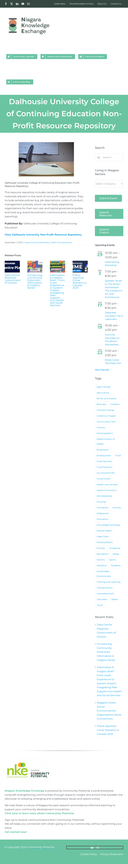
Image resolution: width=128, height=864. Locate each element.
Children (115, 404)
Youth (100, 605)
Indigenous (103, 513)
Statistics (102, 565)
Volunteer (102, 599)
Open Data (102, 536)
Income (117, 507)
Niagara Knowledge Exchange (24, 790)
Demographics (105, 433)
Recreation (102, 553)
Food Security (104, 461)
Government (104, 478)
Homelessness (104, 496)
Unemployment (105, 593)
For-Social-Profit (106, 472)
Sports (112, 559)
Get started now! (16, 831)
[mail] (97, 847)
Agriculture (103, 392)
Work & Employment (61, 242)
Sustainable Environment (104, 574)
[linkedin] (92, 847)
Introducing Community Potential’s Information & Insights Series (34, 281)
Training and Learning (109, 582)
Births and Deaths (106, 398)
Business (101, 404)
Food (118, 455)
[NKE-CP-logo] (28, 758)
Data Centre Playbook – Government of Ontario (13, 279)
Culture (101, 427)
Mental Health (104, 530)
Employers (102, 449)
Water (114, 599)
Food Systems (104, 467)
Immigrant (102, 507)
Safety (116, 553)
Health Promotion (106, 490)
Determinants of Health (106, 441)
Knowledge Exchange (108, 525)
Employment (104, 455)
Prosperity (114, 548)
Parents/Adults (105, 542)
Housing (101, 501)
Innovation (102, 519)
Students (116, 565)
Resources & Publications (37, 242)
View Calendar (102, 369)
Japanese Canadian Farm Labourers (114, 316)
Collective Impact (106, 415)
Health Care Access (107, 484)
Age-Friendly (104, 386)
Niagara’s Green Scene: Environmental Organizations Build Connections (109, 710)
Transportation (105, 587)
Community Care (106, 421)
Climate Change (105, 410)
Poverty (101, 548)
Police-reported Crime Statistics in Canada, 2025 (80, 281)
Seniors (101, 559)
